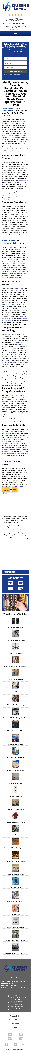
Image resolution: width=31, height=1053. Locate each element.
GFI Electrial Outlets (15, 796)
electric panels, (6, 451)
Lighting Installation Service (15, 874)
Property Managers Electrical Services (15, 953)
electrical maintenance (13, 290)
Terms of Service (15, 1020)
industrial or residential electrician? (17, 149)
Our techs (20, 310)
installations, (5, 196)
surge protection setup (8, 453)
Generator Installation (15, 783)
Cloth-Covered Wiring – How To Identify (15, 988)
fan (5, 372)
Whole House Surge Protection (15, 940)
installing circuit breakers (18, 190)
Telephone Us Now (18, 486)
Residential (8, 240)
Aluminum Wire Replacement (15, 640)
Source (3, 543)
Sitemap (15, 1024)
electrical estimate (12, 226)
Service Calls (15, 914)
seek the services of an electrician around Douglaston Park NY (15, 362)
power (11, 210)
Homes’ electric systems (9, 334)
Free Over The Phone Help (15, 770)
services (4, 139)
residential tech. (17, 267)
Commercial (9, 243)
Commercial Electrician (15, 679)
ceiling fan (19, 234)
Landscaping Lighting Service (15, 861)
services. (14, 310)
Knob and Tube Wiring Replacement (15, 848)
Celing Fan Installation (15, 653)
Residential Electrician (15, 692)
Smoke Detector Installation (15, 927)
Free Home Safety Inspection (15, 757)
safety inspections (23, 453)
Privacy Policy (15, 1016)
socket (26, 265)
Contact (15, 1027)
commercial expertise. (19, 263)
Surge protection (23, 370)
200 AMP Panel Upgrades (15, 627)
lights (23, 449)
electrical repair (15, 194)
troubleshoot (9, 320)
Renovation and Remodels (15, 901)
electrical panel (19, 288)
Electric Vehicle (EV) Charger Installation (15, 718)
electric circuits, (9, 192)
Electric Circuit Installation (15, 731)
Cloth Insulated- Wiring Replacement (15, 666)
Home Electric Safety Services (15, 822)
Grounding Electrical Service (15, 809)
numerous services (19, 180)
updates (4, 180)
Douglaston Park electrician (20, 437)
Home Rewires (15, 835)
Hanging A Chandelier (8, 985)
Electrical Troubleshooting (15, 705)
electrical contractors (8, 433)
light (3, 184)
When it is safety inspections (10, 304)
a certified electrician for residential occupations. (13, 277)
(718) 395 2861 (17, 52)
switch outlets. (10, 170)
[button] (15, 33)
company (7, 468)
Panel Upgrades (15, 887)
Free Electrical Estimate (15, 744)
